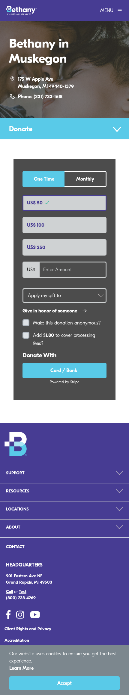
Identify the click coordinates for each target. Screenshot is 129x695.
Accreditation (16, 640)
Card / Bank (64, 370)
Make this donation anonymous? (67, 323)
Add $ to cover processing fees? (64, 339)
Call (9, 591)
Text (22, 591)
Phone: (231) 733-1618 (40, 96)
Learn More (21, 668)
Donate (20, 129)
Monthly (85, 179)
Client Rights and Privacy (27, 628)
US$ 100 (35, 225)
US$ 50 (35, 203)
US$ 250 (36, 247)
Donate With (39, 355)
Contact (15, 546)
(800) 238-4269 (21, 597)
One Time (44, 179)
